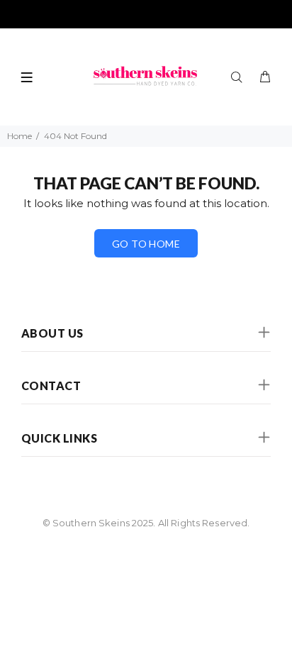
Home (19, 136)
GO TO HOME (146, 244)
